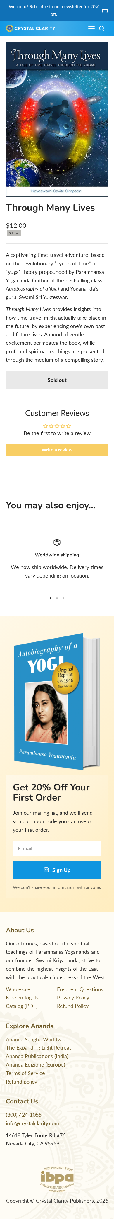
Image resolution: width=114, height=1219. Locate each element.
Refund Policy (73, 1006)
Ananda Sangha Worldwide (37, 1039)
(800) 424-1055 (24, 1114)
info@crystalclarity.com (32, 1123)
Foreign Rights (22, 997)
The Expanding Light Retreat (38, 1047)
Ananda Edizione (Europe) (35, 1064)
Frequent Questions (80, 989)
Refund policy (21, 1081)
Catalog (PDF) (22, 1006)
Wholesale (18, 989)
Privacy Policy (73, 997)
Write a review (57, 449)
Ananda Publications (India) (37, 1056)
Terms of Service (25, 1073)
